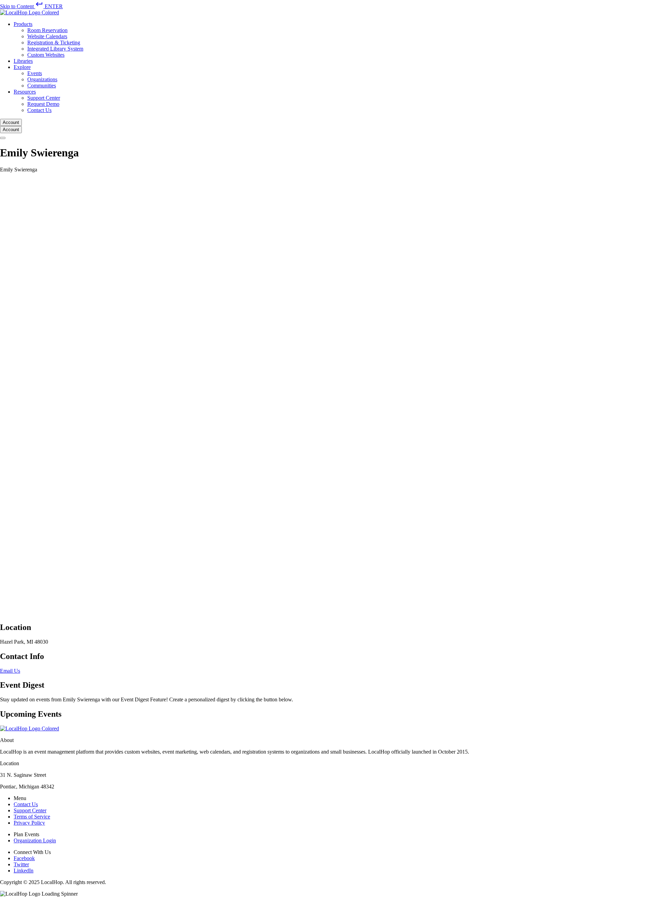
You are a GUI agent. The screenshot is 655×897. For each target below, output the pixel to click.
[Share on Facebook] (2, 176)
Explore (22, 67)
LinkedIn (23, 870)
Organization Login (35, 840)
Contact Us (39, 110)
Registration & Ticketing (53, 42)
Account (11, 122)
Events (34, 73)
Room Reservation (47, 30)
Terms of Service (32, 816)
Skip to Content (31, 6)
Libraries (23, 61)
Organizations (42, 79)
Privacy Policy (29, 823)
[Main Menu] (2, 138)
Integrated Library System (55, 49)
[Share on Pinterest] (2, 612)
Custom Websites (45, 55)
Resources (25, 92)
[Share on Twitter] (204, 597)
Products (23, 24)
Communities (41, 85)
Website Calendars (47, 36)
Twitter (21, 864)
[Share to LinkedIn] (2, 604)
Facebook (24, 858)
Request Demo (43, 104)
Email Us (10, 671)
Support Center (43, 98)
